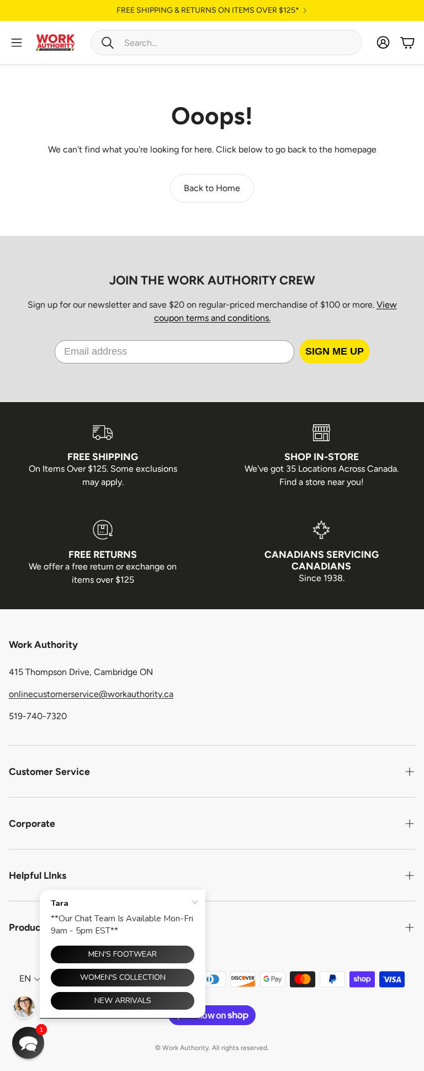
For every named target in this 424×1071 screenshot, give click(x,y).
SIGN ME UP (334, 351)
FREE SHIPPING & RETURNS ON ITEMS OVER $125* (207, 10)
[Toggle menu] (16, 42)
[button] (226, 42)
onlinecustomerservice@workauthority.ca (91, 694)
